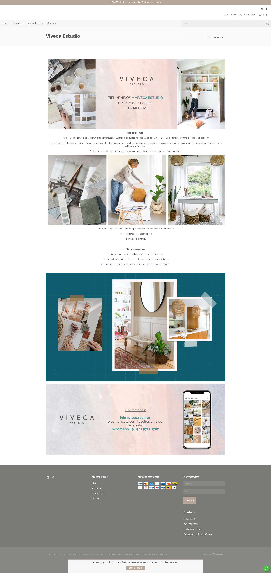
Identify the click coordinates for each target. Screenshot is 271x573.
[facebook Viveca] (266, 9)
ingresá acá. (134, 554)
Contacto (52, 23)
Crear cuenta (230, 15)
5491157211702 (190, 519)
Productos (18, 23)
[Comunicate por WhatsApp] (266, 568)
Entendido (135, 568)
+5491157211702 (190, 524)
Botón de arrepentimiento (155, 554)
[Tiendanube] (214, 555)
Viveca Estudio (35, 23)
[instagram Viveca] (262, 9)
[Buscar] (267, 23)
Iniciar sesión (249, 15)
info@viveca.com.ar (192, 529)
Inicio (5, 23)
